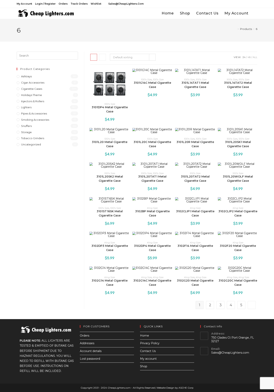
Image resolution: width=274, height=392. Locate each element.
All (255, 57)
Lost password (90, 358)
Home (144, 335)
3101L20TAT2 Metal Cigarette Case (195, 179)
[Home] (235, 29)
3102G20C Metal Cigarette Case (238, 283)
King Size (152, 207)
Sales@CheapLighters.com (230, 352)
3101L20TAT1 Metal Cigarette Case (152, 179)
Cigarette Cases (31, 88)
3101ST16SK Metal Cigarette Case (110, 213)
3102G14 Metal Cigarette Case (110, 283)
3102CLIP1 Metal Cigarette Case (195, 213)
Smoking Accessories (35, 119)
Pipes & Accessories (34, 113)
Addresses (87, 343)
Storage (26, 132)
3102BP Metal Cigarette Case (152, 213)
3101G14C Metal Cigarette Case (152, 85)
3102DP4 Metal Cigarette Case (152, 248)
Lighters (26, 107)
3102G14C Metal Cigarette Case (152, 283)
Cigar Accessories (32, 82)
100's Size (109, 103)
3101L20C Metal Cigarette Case (152, 144)
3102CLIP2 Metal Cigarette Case (237, 213)
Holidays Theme (31, 95)
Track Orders (79, 3)
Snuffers (26, 126)
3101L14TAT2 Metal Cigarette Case (238, 85)
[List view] (102, 57)
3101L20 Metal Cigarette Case (109, 144)
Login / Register (45, 3)
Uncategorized (31, 144)
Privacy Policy (149, 343)
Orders (63, 3)
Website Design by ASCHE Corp (175, 387)
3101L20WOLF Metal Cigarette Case (238, 179)
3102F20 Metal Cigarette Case (238, 248)
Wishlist (96, 3)
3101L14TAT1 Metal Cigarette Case (195, 85)
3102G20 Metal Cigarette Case (195, 283)
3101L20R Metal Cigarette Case (195, 144)
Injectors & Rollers (32, 101)
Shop (143, 366)
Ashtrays (26, 76)
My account (24, 3)
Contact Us (148, 351)
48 (249, 57)
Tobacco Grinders (32, 138)
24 (244, 57)
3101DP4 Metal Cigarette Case (110, 109)
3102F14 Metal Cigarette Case (195, 248)
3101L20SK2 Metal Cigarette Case (109, 179)
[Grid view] (93, 57)
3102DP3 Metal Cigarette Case (109, 248)
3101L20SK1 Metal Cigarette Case (238, 144)
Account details (90, 351)
